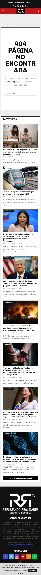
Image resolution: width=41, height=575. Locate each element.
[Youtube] (23, 556)
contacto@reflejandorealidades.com (20, 545)
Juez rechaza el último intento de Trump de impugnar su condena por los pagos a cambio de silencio (20, 283)
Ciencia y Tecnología (10, 433)
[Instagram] (17, 556)
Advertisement (19, 3)
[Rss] (28, 556)
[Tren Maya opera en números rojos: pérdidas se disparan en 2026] (20, 178)
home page (11, 81)
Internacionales (9, 210)
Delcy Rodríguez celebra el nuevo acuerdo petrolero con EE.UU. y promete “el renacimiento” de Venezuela (18, 237)
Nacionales (8, 168)
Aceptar (33, 570)
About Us (10, 3)
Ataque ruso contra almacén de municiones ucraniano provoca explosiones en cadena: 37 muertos (18, 328)
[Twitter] (11, 556)
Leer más (21, 573)
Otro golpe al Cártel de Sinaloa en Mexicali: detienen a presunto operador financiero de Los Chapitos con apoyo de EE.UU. (19, 371)
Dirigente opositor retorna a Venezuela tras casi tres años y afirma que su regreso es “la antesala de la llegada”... (20, 414)
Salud (6, 126)
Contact (28, 3)
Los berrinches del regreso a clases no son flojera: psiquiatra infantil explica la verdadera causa (20, 152)
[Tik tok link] (27, 6)
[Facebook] (5, 556)
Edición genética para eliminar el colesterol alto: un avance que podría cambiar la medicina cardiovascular (19, 459)
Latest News (10, 119)
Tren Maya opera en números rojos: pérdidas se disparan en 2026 (18, 193)
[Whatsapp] (34, 556)
